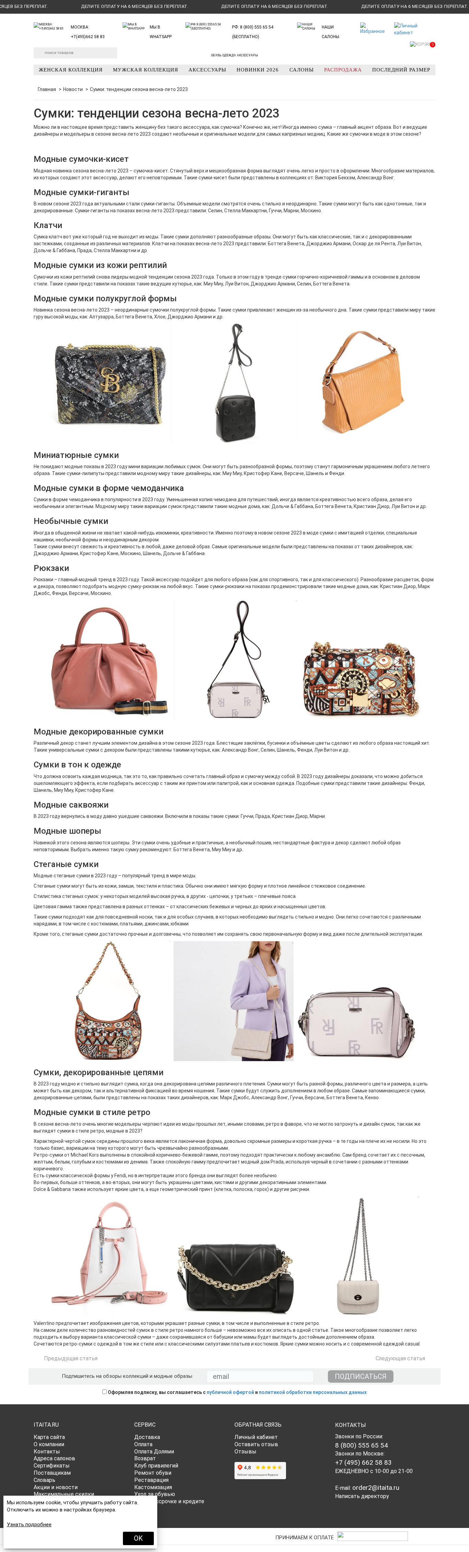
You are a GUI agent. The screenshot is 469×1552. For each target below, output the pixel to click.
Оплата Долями (154, 1451)
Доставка (147, 1437)
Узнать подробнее (29, 1524)
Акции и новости (56, 1487)
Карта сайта (49, 1437)
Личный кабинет (256, 1437)
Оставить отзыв (256, 1444)
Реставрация (151, 1480)
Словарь (44, 1480)
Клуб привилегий (156, 1465)
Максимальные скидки (64, 1494)
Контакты (47, 1451)
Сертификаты (52, 1465)
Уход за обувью (154, 1494)
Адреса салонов (54, 1458)
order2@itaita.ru (375, 1488)
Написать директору (362, 1496)
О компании (49, 1444)
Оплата (143, 1444)
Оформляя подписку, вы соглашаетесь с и (237, 1392)
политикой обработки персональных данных (313, 1392)
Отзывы (245, 1451)
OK (138, 1538)
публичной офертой (230, 1392)
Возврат (145, 1458)
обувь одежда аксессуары (234, 55)
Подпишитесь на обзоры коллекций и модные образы (127, 1376)
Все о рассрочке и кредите (169, 1501)
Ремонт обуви (152, 1473)
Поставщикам (52, 1473)
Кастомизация (153, 1487)
